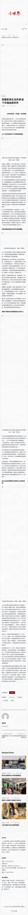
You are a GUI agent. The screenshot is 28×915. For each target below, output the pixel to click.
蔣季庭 (3, 106)
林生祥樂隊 (5, 700)
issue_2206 (11, 697)
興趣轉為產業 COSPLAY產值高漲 (8, 735)
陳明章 (12, 700)
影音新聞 (4, 773)
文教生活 (3, 96)
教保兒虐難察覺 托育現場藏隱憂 (11, 775)
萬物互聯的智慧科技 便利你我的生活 (20, 735)
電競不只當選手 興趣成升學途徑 (11, 800)
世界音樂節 (19, 697)
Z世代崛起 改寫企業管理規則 (10, 825)
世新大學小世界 (16, 906)
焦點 (8, 798)
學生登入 (22, 906)
